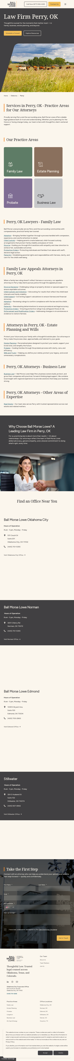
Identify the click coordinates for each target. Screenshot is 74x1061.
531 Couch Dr (13, 535)
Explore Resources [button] (32, 33)
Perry (22, 96)
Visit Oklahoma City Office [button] (13, 555)
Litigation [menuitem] (10, 1014)
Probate (7, 348)
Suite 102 (11, 798)
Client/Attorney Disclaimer (48, 930)
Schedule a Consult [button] (13, 33)
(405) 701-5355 (14, 547)
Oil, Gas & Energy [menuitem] (12, 1021)
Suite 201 (11, 539)
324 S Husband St (15, 794)
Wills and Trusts (10, 353)
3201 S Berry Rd (14, 623)
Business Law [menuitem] (11, 1018)
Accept (45, 1053)
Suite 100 (11, 710)
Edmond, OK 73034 (15, 714)
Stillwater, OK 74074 (16, 801)
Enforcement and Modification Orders (19, 311)
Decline (61, 1053)
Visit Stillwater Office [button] (12, 814)
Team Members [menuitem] (44, 963)
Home (6, 96)
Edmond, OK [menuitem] (44, 1011)
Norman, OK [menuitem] (43, 1008)
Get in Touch (63, 938)
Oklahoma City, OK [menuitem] (45, 1005)
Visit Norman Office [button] (11, 639)
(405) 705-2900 (14, 718)
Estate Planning (10, 343)
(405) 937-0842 (14, 806)
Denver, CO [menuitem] (43, 1018)
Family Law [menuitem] (10, 1005)
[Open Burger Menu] (65, 4)
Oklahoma (14, 96)
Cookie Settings (8, 1059)
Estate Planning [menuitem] (12, 1008)
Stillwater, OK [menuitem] (44, 1014)
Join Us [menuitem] (42, 966)
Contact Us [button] (54, 4)
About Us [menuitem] (43, 960)
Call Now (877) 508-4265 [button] (35, 4)
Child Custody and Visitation (15, 292)
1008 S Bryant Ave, (15, 707)
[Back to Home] (12, 4)
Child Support (9, 297)
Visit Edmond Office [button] (11, 727)
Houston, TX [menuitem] (44, 1021)
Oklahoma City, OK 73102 (18, 542)
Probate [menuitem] (9, 1011)
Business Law (9, 374)
